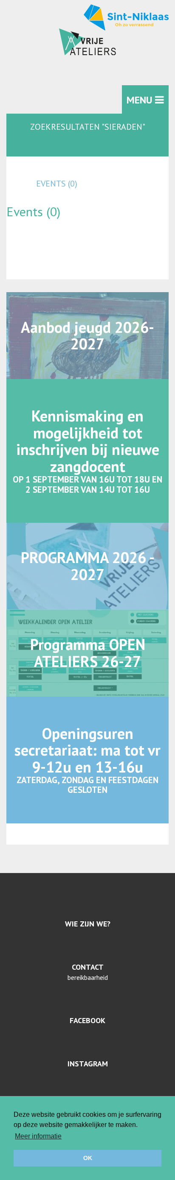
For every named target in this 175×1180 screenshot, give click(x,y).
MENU (141, 99)
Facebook (87, 1020)
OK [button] (87, 1158)
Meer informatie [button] (38, 1136)
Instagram (88, 1063)
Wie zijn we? (87, 924)
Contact (88, 967)
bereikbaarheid (88, 977)
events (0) (56, 183)
